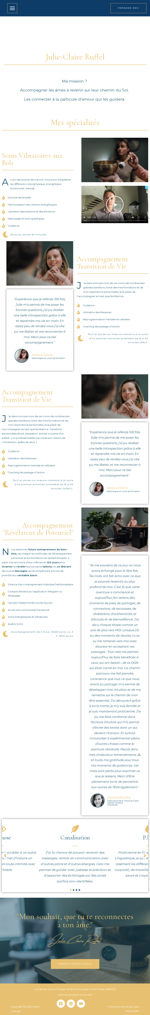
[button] (115, 204)
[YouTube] (81, 1004)
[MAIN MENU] (12, 8)
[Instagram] (71, 1004)
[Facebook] (61, 1004)
